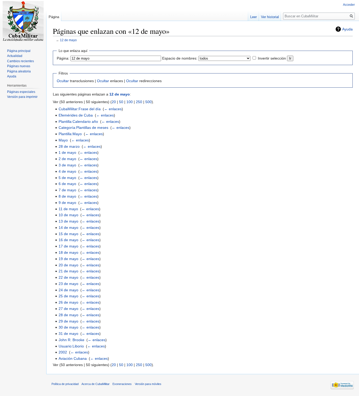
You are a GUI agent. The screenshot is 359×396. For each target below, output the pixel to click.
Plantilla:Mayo (70, 134)
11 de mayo (68, 209)
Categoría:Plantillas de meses (83, 127)
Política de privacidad (65, 384)
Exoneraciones (122, 384)
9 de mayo (67, 202)
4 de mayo (67, 171)
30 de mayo (68, 327)
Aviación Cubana (73, 358)
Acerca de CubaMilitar (95, 384)
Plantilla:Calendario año (78, 121)
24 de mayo (68, 290)
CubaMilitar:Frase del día (80, 109)
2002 (63, 352)
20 (114, 102)
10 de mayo (68, 215)
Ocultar (63, 81)
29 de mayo (68, 321)
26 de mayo (68, 302)
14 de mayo (68, 227)
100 (129, 102)
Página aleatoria (19, 71)
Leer (253, 17)
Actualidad (14, 56)
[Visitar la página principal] (23, 21)
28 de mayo (68, 315)
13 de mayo (68, 221)
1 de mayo (67, 152)
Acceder (349, 5)
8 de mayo (67, 196)
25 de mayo (68, 296)
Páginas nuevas (18, 66)
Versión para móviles (148, 384)
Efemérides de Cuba (76, 115)
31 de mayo (68, 333)
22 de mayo (68, 277)
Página (54, 17)
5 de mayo (67, 178)
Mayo (63, 140)
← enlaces (113, 109)
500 (148, 102)
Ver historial (270, 17)
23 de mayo (68, 284)
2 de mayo (67, 159)
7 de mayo (67, 190)
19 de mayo (68, 259)
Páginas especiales (21, 92)
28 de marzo (69, 146)
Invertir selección (272, 58)
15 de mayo (68, 234)
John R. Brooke (71, 340)
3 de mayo (67, 165)
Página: (63, 58)
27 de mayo (68, 309)
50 (121, 102)
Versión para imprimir (22, 97)
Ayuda (347, 29)
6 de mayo (67, 184)
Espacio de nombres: (179, 58)
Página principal (18, 51)
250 (139, 102)
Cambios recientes (20, 61)
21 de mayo (68, 271)
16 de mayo (68, 240)
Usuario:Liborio (71, 346)
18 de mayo (68, 252)
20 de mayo (68, 265)
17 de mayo (68, 246)
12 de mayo (68, 40)
